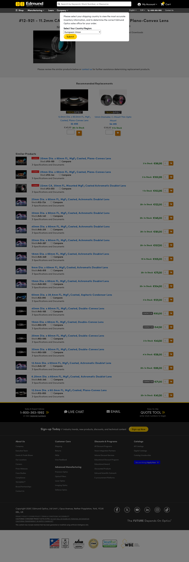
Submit (70, 36)
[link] (167, 2)
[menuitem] (22, 10)
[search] (94, 4)
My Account (148, 4)
